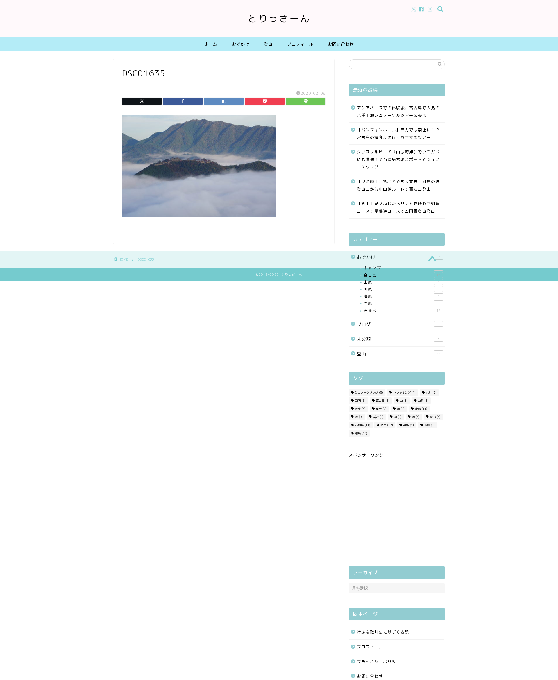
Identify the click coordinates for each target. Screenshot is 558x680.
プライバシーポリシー (378, 661)
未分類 (398, 339)
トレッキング (404, 392)
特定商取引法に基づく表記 (383, 632)
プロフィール (300, 44)
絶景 (386, 425)
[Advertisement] (397, 509)
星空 (381, 409)
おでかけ (240, 44)
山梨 (423, 401)
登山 (268, 44)
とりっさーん (279, 18)
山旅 (402, 282)
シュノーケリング (369, 392)
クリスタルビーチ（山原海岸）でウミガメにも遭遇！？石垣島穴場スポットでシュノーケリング (398, 159)
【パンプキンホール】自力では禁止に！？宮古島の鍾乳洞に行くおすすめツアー (398, 133)
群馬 (408, 425)
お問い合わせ (341, 44)
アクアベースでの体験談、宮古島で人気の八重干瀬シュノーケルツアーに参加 (398, 111)
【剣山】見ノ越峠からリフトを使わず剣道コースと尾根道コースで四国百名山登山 (398, 207)
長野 (429, 425)
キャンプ (402, 267)
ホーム (210, 44)
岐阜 (360, 409)
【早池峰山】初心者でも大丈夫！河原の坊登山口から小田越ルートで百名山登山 (398, 185)
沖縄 (421, 409)
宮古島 (402, 275)
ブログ (398, 324)
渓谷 (378, 417)
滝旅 (402, 303)
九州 (431, 392)
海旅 (402, 296)
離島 (361, 433)
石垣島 (402, 310)
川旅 (402, 289)
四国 (360, 401)
